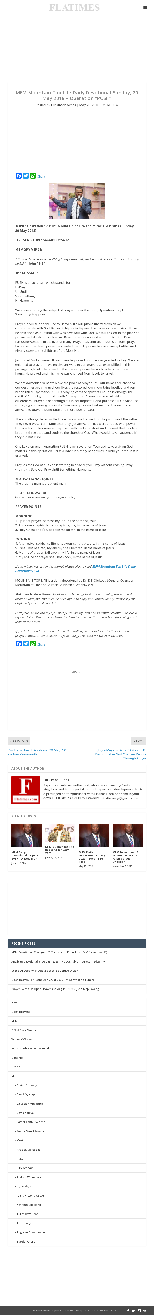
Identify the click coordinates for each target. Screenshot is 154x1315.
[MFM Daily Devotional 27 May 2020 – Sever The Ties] (94, 835)
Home (15, 1002)
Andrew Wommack (29, 1177)
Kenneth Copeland (29, 1204)
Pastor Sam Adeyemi (30, 1131)
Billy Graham (25, 1168)
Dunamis (17, 1057)
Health (15, 1067)
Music (20, 1140)
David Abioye (25, 1113)
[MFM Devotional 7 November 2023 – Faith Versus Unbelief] (128, 835)
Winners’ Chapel (21, 1039)
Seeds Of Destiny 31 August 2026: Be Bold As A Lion (44, 970)
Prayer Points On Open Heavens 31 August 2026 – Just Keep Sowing (55, 989)
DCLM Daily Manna (23, 1030)
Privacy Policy (41, 1310)
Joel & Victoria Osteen (31, 1195)
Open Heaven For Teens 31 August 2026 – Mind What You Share (52, 980)
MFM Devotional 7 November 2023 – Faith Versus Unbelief (125, 856)
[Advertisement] (77, 48)
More (14, 1076)
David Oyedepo (26, 1094)
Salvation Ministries (30, 1103)
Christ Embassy (27, 1085)
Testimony (24, 1223)
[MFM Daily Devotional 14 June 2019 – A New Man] (26, 835)
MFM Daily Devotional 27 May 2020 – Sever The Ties (92, 856)
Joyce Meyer (24, 1186)
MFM (106, 105)
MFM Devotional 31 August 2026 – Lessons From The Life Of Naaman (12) (59, 952)
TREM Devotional (28, 1214)
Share (41, 176)
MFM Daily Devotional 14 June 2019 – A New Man (24, 855)
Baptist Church (26, 1241)
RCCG (20, 1159)
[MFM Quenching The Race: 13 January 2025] (60, 833)
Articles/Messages (28, 1149)
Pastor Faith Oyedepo (31, 1122)
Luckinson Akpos (63, 105)
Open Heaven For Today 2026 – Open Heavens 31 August (87, 1310)
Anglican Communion (31, 1232)
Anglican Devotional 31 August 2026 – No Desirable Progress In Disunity (58, 961)
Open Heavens (20, 1012)
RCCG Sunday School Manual (30, 1048)
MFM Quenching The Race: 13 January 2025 (60, 850)
